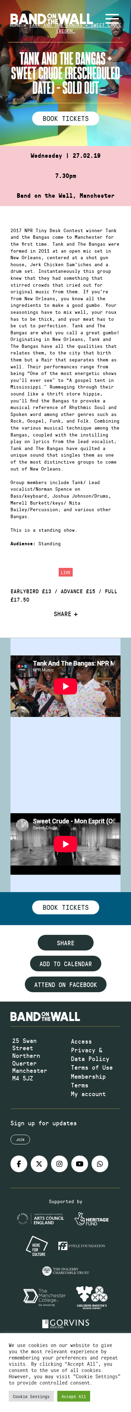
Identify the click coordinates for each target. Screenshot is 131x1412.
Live (66, 572)
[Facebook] (18, 1164)
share (65, 943)
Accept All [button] (73, 1396)
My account (88, 1093)
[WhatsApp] (100, 1164)
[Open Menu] (112, 18)
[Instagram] (59, 1164)
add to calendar (65, 964)
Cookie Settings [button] (31, 1396)
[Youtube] (79, 1164)
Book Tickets (66, 118)
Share (62, 614)
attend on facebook (65, 984)
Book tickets (66, 907)
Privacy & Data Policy (90, 1054)
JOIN (20, 1139)
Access (81, 1041)
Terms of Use (92, 1067)
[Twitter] (39, 1164)
